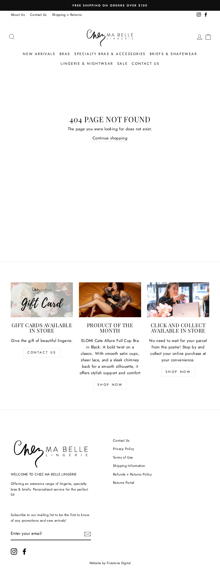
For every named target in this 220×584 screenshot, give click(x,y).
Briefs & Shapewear (173, 53)
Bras (65, 53)
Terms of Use (123, 457)
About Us (18, 14)
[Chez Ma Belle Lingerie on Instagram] (14, 551)
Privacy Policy (123, 448)
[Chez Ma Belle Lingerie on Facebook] (24, 551)
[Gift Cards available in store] (42, 299)
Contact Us (38, 14)
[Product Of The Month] (110, 299)
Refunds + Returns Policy (132, 474)
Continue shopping (110, 138)
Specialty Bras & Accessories (110, 53)
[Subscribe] (87, 533)
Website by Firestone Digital (110, 563)
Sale (122, 63)
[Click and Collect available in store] (178, 299)
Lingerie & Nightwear (87, 63)
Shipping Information (129, 465)
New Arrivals (39, 53)
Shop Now (110, 384)
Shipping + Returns (67, 14)
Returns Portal (123, 482)
